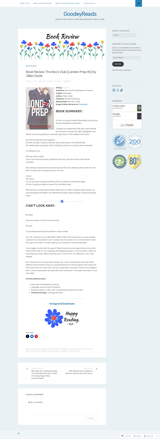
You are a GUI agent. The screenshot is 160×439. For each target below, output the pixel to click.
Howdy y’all (25, 3)
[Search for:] (124, 35)
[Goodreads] (118, 90)
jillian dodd (87, 349)
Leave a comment (63, 81)
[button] (119, 161)
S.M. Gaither (117, 116)
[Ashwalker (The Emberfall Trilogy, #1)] (139, 119)
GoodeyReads (80, 14)
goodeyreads (75, 349)
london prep (45, 351)
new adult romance (60, 351)
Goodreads (83, 104)
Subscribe (118, 64)
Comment (90, 418)
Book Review (31, 66)
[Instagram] (114, 90)
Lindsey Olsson (118, 108)
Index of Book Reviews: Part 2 (68, 3)
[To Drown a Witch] (139, 111)
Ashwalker (116, 114)
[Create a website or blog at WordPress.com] (18, 434)
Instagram (55, 303)
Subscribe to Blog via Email (124, 44)
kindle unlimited (33, 351)
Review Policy (90, 3)
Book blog (32, 349)
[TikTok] (121, 90)
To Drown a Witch (119, 106)
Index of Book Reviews (42, 3)
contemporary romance (58, 349)
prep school (74, 351)
